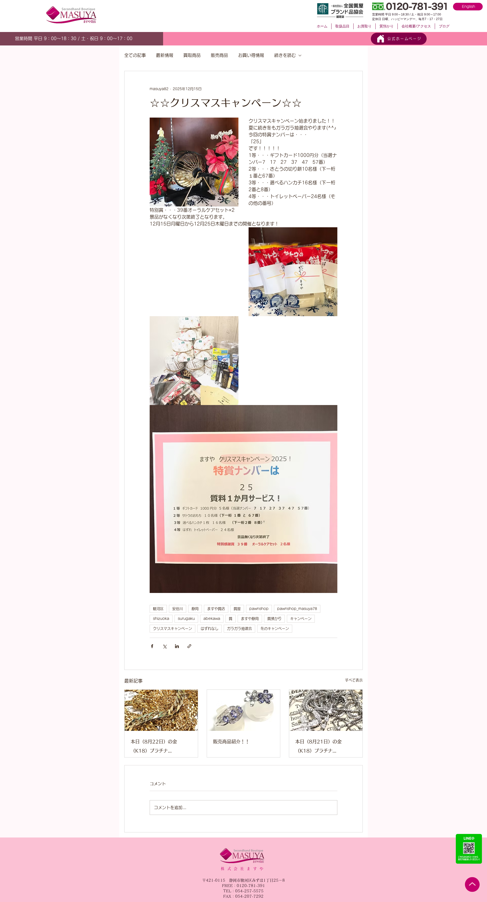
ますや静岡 (250, 618)
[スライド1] (69, 38)
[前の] (17, 38)
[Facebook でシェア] (152, 646)
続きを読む (285, 55)
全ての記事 (135, 55)
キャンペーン (300, 618)
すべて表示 (354, 680)
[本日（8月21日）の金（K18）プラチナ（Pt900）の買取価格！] (325, 710)
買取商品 (192, 55)
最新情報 (164, 55)
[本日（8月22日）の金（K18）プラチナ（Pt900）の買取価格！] (161, 710)
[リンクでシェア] (189, 646)
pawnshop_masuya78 (297, 608)
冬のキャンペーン (274, 628)
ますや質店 (216, 608)
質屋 (237, 608)
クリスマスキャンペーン (172, 628)
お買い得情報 (251, 55)
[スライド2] (75, 38)
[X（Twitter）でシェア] (164, 646)
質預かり (274, 618)
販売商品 (219, 55)
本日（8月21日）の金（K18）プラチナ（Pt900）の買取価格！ (321, 747)
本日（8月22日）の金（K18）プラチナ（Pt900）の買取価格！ (156, 747)
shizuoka (161, 618)
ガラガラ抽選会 (239, 628)
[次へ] (132, 38)
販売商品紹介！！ (231, 741)
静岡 (195, 608)
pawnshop (259, 608)
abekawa (211, 618)
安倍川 (177, 608)
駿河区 (158, 608)
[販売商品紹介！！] (243, 710)
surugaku (186, 618)
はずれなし (209, 628)
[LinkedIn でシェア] (177, 646)
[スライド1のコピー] (81, 38)
